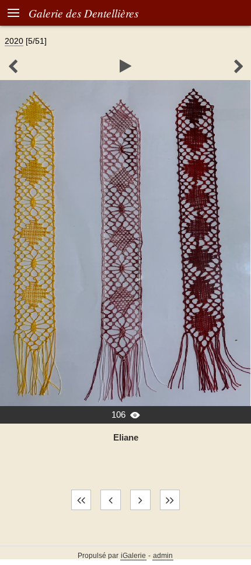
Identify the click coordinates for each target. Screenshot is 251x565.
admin (163, 555)
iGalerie (133, 555)
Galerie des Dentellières (83, 12)
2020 (14, 41)
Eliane (125, 437)
